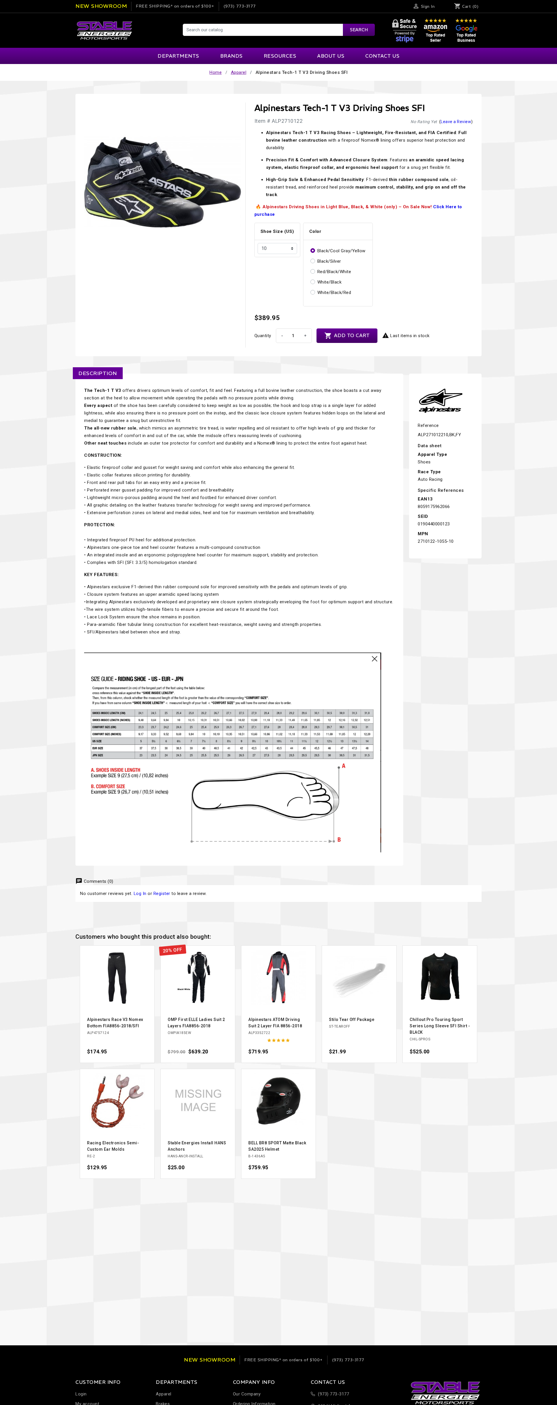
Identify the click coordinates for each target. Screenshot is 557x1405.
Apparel (163, 1394)
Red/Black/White (334, 271)
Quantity (262, 335)
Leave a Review (456, 121)
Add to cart (347, 335)
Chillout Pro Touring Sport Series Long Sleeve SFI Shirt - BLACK (440, 1026)
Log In (140, 893)
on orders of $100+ (175, 6)
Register (161, 893)
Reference (428, 425)
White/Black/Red (334, 292)
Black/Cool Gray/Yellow (341, 250)
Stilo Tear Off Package (351, 1019)
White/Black (329, 282)
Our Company (247, 1394)
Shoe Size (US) (277, 231)
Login (81, 1394)
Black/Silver (329, 261)
